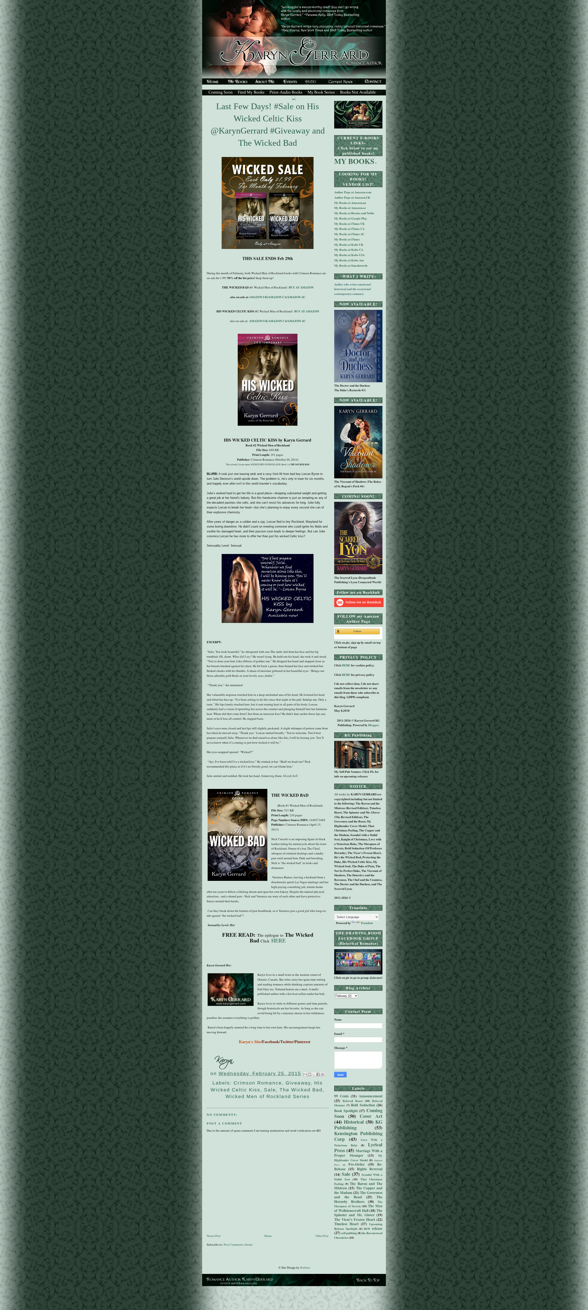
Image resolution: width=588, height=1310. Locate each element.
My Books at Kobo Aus (349, 260)
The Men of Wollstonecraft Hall (358, 1208)
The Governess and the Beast (358, 1195)
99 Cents (341, 1096)
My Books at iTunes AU (349, 234)
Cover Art (371, 1116)
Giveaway (298, 1082)
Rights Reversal (369, 1168)
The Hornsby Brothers (358, 1199)
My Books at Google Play (350, 218)
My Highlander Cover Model (358, 1157)
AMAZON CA (277, 297)
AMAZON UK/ (259, 321)
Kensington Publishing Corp (358, 1136)
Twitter (286, 1041)
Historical (354, 1121)
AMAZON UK (258, 297)
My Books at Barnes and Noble (354, 213)
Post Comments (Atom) (238, 1244)
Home (268, 1236)
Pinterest (302, 1041)
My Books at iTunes (347, 239)
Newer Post (213, 1236)
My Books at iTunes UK (349, 223)
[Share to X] (313, 1074)
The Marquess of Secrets (358, 1203)
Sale (270, 1089)
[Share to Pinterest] (322, 1074)
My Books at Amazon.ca (350, 207)
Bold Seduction (363, 1104)
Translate (367, 923)
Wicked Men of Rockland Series (268, 1096)
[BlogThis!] (309, 1074)
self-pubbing (349, 1233)
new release (373, 1228)
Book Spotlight (346, 1110)
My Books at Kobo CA (348, 249)
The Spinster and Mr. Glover (358, 1213)
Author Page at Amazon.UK (352, 197)
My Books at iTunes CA (349, 228)
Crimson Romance (258, 1082)
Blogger (373, 725)
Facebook (270, 1041)
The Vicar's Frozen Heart (354, 1219)
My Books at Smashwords (351, 265)
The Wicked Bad (301, 1089)
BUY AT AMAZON (301, 287)
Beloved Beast (352, 1101)
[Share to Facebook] (318, 1074)
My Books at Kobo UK (348, 244)
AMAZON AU (296, 297)
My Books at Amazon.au (350, 202)
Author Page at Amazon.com (352, 192)
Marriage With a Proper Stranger (358, 1153)
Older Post (322, 1236)
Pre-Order (356, 1164)
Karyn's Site (250, 1041)
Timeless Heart (346, 1223)
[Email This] (305, 1074)
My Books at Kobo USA (349, 255)
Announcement (370, 1096)
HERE (277, 940)
